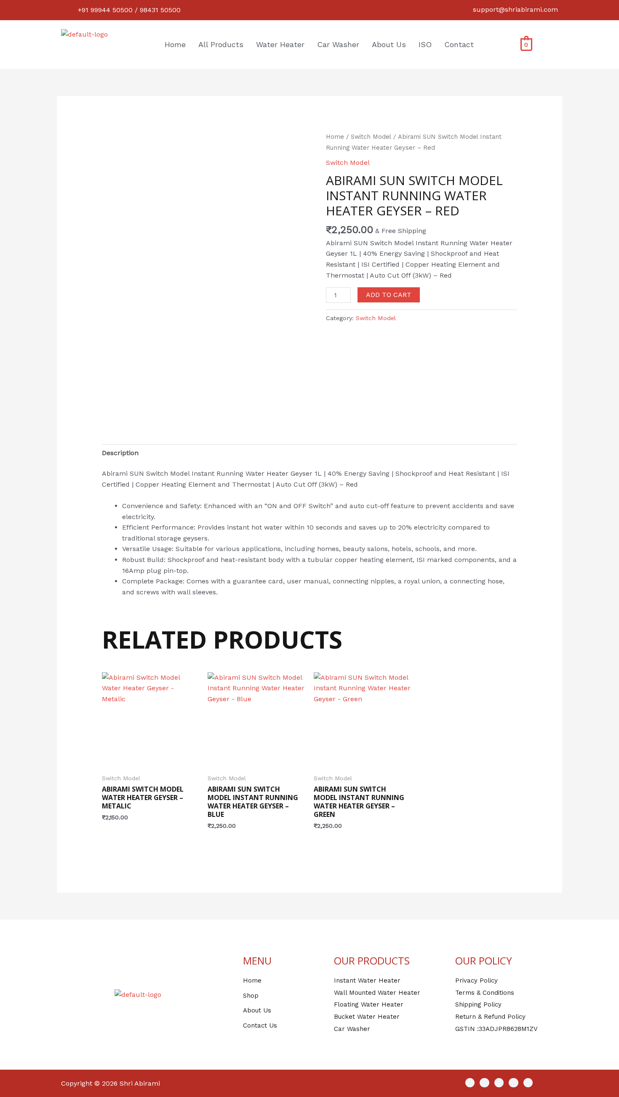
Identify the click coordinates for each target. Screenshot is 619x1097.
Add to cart (388, 295)
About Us (389, 44)
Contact (459, 44)
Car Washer (338, 44)
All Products (220, 44)
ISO (425, 44)
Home (175, 44)
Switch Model (371, 136)
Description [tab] (120, 453)
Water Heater (280, 44)
